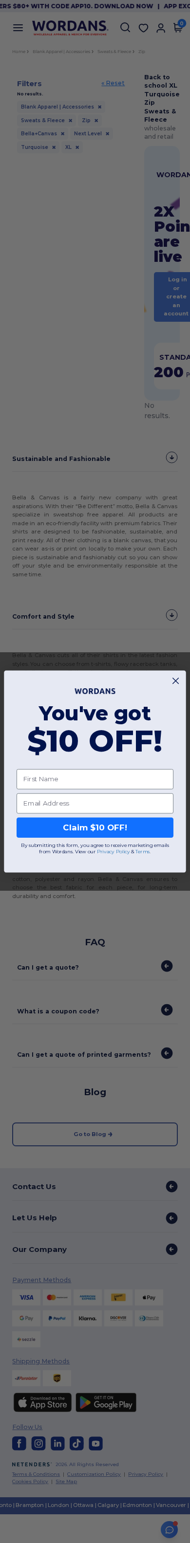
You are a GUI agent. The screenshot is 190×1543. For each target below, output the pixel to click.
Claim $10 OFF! (95, 827)
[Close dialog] (176, 681)
